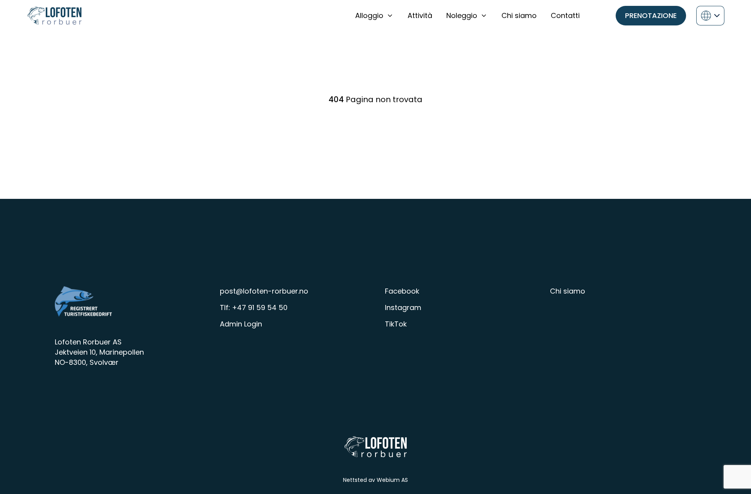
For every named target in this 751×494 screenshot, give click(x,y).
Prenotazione (651, 15)
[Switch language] (710, 15)
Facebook (402, 291)
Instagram (403, 307)
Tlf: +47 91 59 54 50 (253, 307)
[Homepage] (55, 16)
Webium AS (392, 480)
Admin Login (241, 324)
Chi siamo (567, 291)
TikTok (396, 324)
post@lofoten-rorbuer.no (264, 291)
